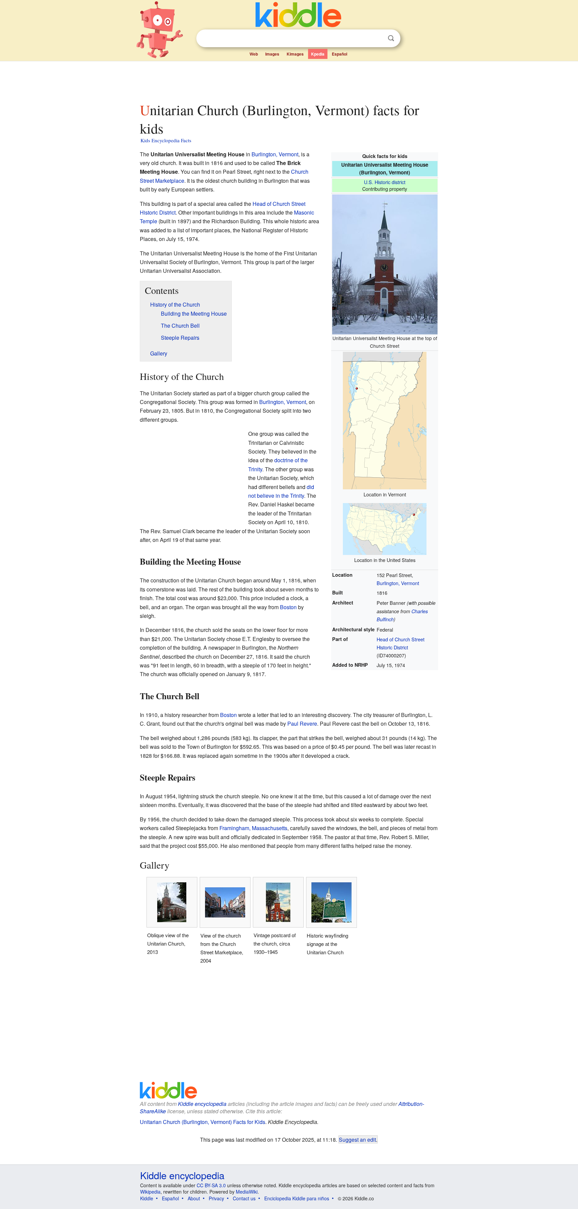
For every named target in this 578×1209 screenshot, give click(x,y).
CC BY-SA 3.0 (211, 1185)
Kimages (295, 54)
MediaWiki (247, 1191)
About (194, 1198)
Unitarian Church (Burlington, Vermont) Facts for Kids (202, 1122)
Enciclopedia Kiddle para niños (296, 1198)
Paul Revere (302, 723)
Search (391, 38)
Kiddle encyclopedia (202, 1104)
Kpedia (317, 54)
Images (272, 54)
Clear (377, 38)
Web (254, 54)
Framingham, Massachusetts (253, 828)
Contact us (244, 1198)
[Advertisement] (289, 80)
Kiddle (146, 1198)
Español (339, 54)
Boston (288, 607)
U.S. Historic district (384, 181)
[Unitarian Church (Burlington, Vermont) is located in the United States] (384, 528)
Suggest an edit (357, 1139)
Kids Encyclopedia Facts (165, 140)
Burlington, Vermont (398, 582)
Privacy (216, 1198)
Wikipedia (150, 1191)
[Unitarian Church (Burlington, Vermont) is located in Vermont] (384, 419)
